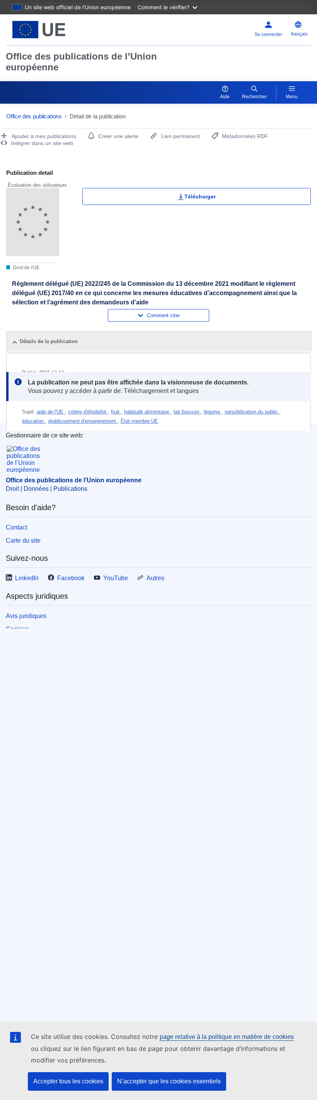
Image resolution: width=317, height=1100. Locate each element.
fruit (116, 412)
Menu (292, 96)
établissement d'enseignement (83, 421)
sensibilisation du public (252, 412)
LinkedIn (27, 578)
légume (213, 412)
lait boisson (187, 412)
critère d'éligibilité (88, 412)
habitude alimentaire (147, 412)
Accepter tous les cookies (68, 1081)
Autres (155, 578)
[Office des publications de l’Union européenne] (58, 29)
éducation (33, 421)
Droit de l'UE (25, 267)
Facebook (71, 578)
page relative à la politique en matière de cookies (227, 1036)
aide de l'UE (51, 412)
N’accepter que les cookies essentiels (169, 1081)
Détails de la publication (49, 341)
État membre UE (139, 421)
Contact (16, 527)
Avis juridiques (26, 616)
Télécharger (200, 196)
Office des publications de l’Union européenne (81, 61)
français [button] (299, 34)
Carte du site (23, 540)
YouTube (115, 578)
